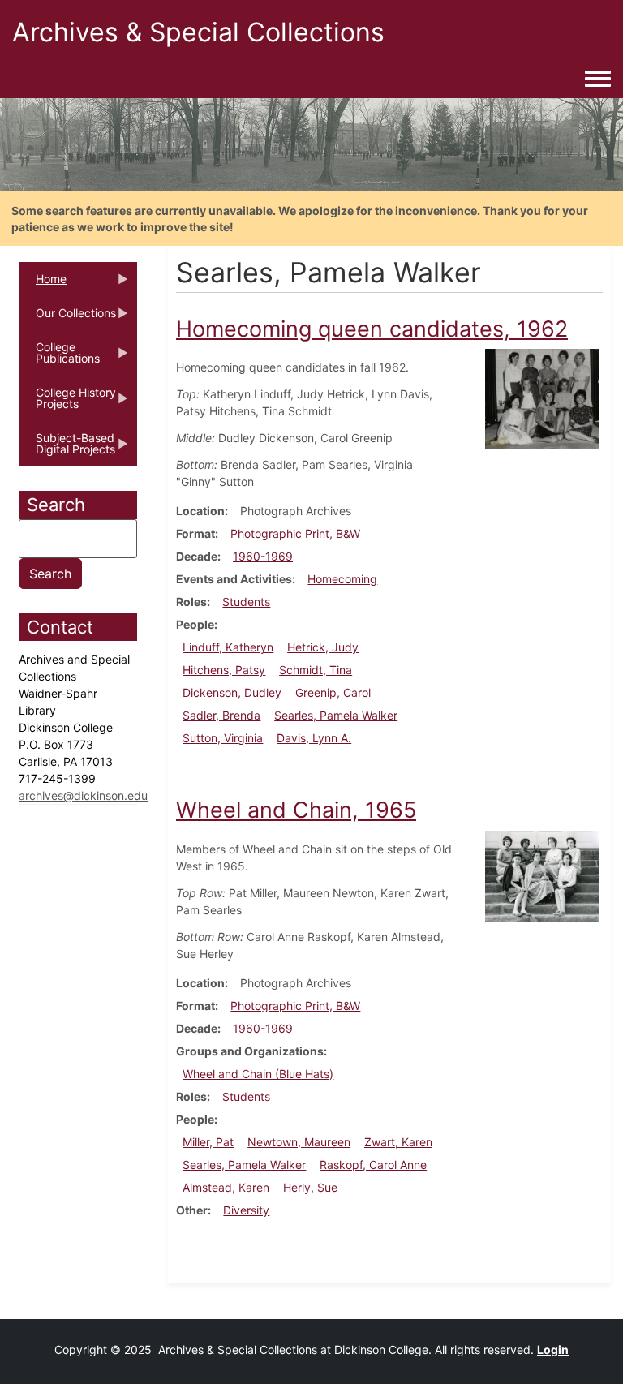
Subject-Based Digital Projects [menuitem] (67, 448)
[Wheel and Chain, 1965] (542, 875)
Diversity (246, 1210)
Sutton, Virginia (223, 738)
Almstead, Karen (226, 1187)
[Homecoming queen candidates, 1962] (542, 398)
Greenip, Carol (333, 692)
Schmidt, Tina (315, 670)
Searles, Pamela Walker (335, 715)
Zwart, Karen (398, 1142)
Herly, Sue (310, 1187)
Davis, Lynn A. (314, 738)
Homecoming (342, 579)
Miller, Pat (208, 1142)
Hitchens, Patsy (224, 670)
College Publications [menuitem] (59, 358)
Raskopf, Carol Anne (373, 1164)
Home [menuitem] (43, 284)
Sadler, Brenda (221, 715)
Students (246, 601)
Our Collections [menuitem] (67, 318)
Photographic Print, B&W (295, 533)
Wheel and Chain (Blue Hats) (258, 1074)
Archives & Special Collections (198, 32)
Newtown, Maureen (298, 1142)
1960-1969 (263, 556)
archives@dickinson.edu (83, 795)
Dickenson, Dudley (232, 692)
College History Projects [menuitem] (67, 403)
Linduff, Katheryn (228, 647)
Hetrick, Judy (323, 647)
